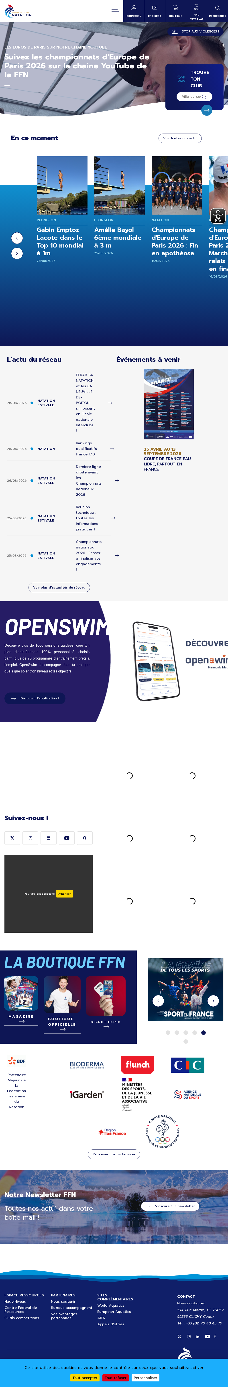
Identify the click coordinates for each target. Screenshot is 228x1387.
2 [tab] (177, 1032)
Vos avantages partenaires (64, 1316)
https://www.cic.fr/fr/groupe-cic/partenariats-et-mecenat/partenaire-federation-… (186, 990)
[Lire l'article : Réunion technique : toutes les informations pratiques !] (113, 518)
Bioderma (87, 1065)
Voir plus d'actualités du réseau (59, 587)
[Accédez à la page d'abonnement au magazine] (21, 993)
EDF (16, 1061)
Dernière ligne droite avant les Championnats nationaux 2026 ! (89, 480)
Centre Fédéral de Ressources (20, 1310)
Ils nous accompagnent (71, 1308)
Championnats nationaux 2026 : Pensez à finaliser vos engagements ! (89, 555)
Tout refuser (115, 1378)
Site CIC (187, 1065)
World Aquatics (110, 1306)
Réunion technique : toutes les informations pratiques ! (87, 518)
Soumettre (206, 110)
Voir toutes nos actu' (180, 138)
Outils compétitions (21, 1318)
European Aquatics (114, 1312)
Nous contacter (191, 1303)
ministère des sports (137, 1094)
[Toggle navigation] (115, 11)
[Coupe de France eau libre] (169, 420)
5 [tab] (203, 1032)
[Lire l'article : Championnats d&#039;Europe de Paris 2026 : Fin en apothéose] (177, 185)
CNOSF (162, 1131)
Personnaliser (145, 1378)
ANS (187, 1095)
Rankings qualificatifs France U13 (86, 449)
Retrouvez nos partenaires (114, 1154)
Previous (17, 238)
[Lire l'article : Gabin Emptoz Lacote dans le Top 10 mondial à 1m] (62, 185)
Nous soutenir (63, 1302)
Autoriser (64, 894)
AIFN (101, 1318)
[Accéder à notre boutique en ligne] (62, 994)
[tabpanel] (186, 990)
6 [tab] (185, 1041)
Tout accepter (84, 1378)
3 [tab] (185, 1032)
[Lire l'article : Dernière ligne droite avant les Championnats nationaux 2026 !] (117, 481)
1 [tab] (168, 1032)
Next (17, 253)
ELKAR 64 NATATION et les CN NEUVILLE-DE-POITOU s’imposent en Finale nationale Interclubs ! (85, 402)
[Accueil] (18, 11)
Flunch (137, 1065)
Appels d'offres (110, 1324)
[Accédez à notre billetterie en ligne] (106, 996)
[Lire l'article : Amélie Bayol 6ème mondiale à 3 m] (119, 185)
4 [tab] (194, 1032)
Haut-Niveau (15, 1302)
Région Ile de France (112, 1132)
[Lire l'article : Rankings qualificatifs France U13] (112, 449)
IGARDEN (87, 1094)
